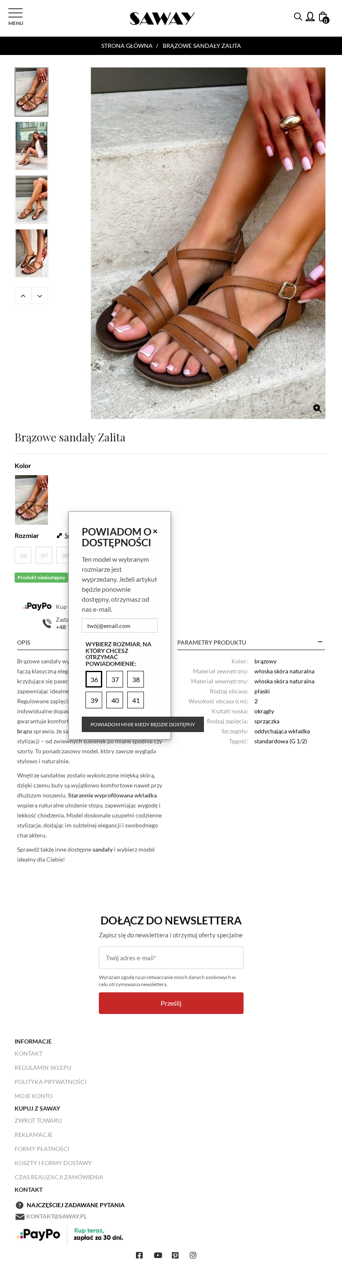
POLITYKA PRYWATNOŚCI (50, 1081)
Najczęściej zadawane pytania (76, 1205)
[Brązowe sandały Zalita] (208, 243)
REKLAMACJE (34, 1134)
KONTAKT (29, 1053)
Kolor (23, 465)
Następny (39, 295)
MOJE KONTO (34, 1095)
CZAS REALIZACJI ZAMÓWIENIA (59, 1177)
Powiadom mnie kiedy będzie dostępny (143, 724)
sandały (103, 849)
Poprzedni (23, 295)
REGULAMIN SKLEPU (43, 1067)
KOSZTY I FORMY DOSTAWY (53, 1162)
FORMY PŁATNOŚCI (42, 1148)
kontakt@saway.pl (56, 1216)
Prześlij (171, 1003)
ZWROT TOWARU (38, 1120)
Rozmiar (27, 535)
